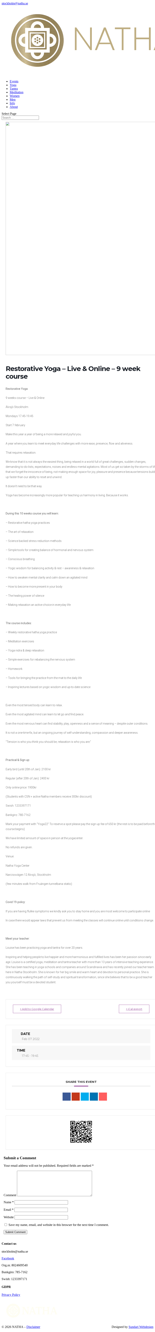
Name (9, 1202)
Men (13, 99)
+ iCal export (134, 1009)
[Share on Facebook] (67, 1097)
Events (14, 81)
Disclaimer (33, 1327)
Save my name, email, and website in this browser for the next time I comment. (58, 1225)
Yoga (13, 85)
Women (15, 96)
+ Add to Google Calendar (37, 1009)
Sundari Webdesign (141, 1327)
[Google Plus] (76, 1097)
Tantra (14, 88)
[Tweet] (85, 1097)
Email (9, 1209)
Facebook (8, 1258)
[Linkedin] (94, 1097)
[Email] (103, 1097)
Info (12, 103)
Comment (10, 1195)
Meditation (16, 92)
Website (9, 1217)
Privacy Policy (11, 1294)
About (14, 107)
